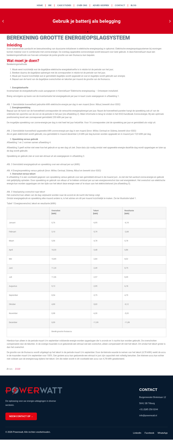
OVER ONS (82, 5)
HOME (40, 5)
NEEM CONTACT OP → (21, 416)
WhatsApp (163, 433)
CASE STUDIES (64, 5)
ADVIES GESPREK (101, 5)
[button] (3, 21)
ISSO (17, 369)
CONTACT (120, 5)
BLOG (133, 5)
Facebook (149, 433)
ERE (49, 5)
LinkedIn (137, 433)
